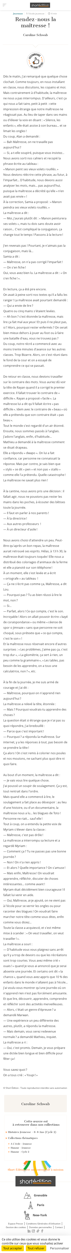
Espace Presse (15, 1223)
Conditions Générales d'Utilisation (43, 1223)
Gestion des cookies (16, 1227)
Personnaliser (59, 1248)
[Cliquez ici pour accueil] (35, 1181)
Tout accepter (12, 1248)
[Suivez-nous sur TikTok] (38, 1231)
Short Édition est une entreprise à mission (35, 1169)
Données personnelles (40, 1227)
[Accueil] (40, 5)
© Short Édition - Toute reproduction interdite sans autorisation (35, 1087)
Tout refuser (36, 1248)
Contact (59, 1227)
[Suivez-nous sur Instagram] (33, 1231)
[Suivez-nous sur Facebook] (42, 1231)
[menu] (4, 5)
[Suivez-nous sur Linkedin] (29, 1231)
